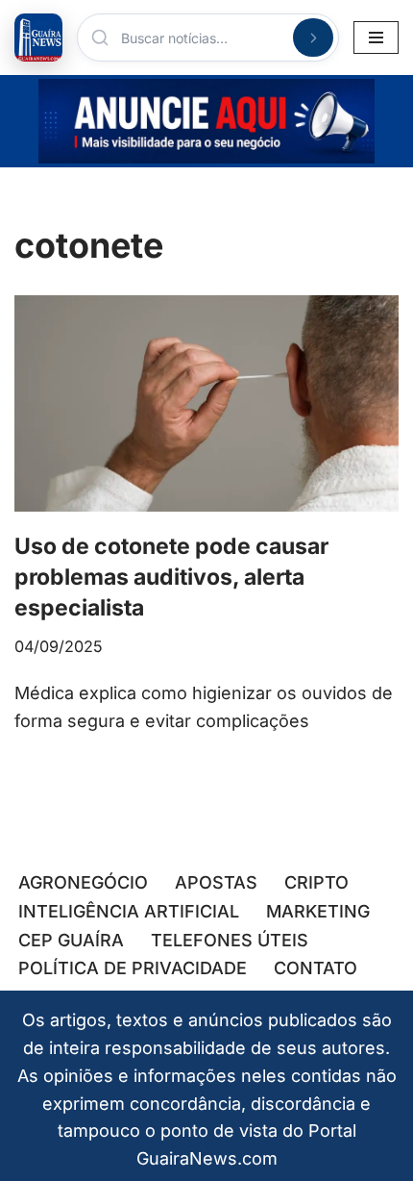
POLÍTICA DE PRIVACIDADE (132, 968)
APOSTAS (216, 882)
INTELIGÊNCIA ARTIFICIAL (128, 911)
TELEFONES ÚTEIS (229, 940)
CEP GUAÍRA (71, 940)
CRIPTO (316, 882)
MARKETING (318, 911)
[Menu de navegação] (376, 37)
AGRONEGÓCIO (83, 882)
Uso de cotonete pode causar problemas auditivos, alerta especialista (171, 577)
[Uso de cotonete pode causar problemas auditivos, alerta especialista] (206, 403)
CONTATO (315, 968)
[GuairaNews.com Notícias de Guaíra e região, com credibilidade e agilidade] (38, 37)
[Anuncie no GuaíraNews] (206, 121)
